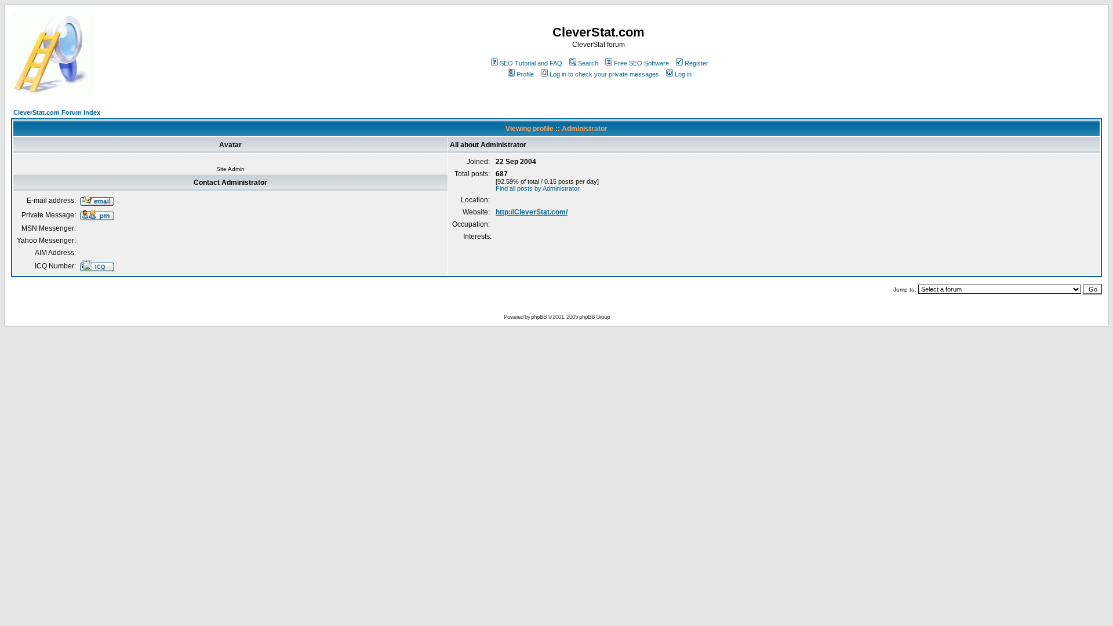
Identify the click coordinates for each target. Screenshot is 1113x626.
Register (696, 63)
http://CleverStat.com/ (532, 212)
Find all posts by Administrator (538, 188)
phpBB (539, 317)
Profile (525, 74)
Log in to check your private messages (604, 74)
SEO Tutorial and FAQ (531, 63)
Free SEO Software (641, 63)
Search (588, 63)
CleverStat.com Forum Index (56, 112)
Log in (683, 74)
